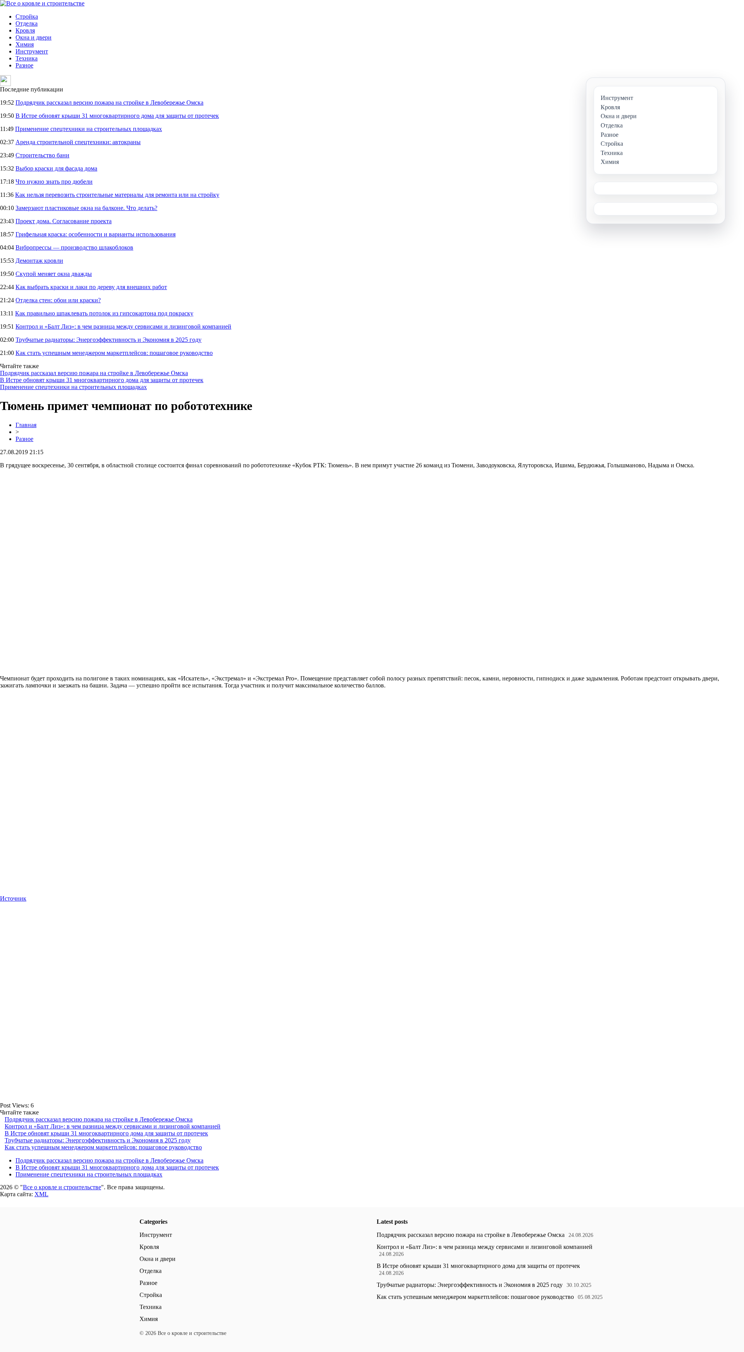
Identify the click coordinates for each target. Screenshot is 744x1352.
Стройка (27, 16)
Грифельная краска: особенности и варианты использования (96, 234)
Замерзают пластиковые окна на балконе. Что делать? (86, 208)
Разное (24, 65)
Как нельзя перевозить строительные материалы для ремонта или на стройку (117, 194)
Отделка (27, 23)
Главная (26, 425)
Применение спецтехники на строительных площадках (88, 129)
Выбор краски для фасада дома (56, 168)
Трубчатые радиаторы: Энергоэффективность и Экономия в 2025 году (109, 339)
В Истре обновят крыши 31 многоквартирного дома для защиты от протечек (117, 115)
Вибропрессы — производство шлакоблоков (74, 247)
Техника (27, 58)
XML (41, 1194)
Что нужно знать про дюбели (54, 181)
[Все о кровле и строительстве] (42, 3)
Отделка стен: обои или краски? (58, 300)
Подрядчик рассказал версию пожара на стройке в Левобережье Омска (109, 102)
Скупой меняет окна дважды (54, 273)
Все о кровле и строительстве (62, 1187)
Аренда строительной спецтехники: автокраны (78, 142)
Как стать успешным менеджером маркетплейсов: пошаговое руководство (114, 353)
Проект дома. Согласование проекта (64, 221)
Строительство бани (42, 155)
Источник (13, 898)
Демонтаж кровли (39, 260)
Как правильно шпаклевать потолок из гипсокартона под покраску (104, 313)
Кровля (25, 30)
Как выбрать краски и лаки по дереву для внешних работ (91, 287)
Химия (25, 44)
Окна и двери (34, 37)
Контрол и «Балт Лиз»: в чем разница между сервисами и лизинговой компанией (123, 326)
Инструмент (32, 51)
